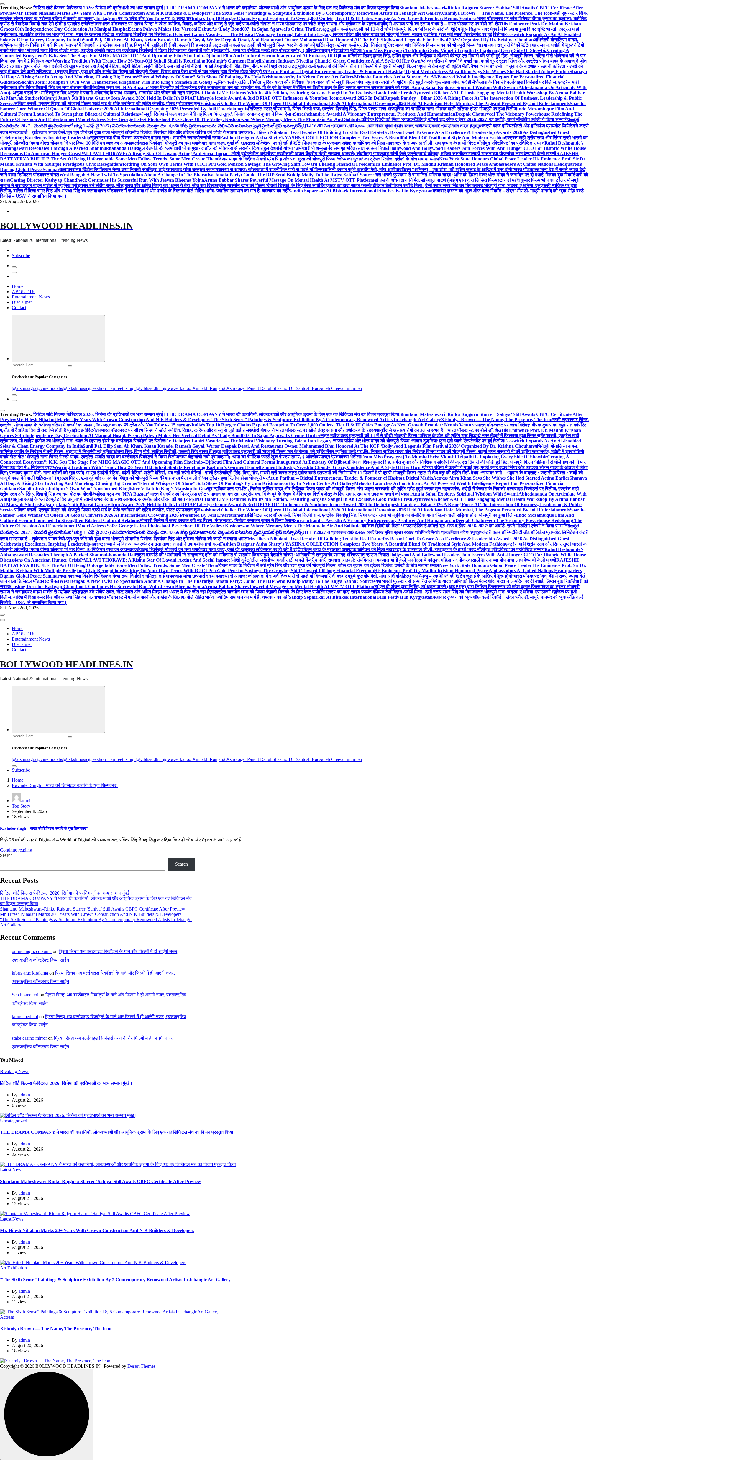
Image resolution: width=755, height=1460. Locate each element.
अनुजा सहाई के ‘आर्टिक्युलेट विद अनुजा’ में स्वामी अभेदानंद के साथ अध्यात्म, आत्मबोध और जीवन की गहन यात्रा (104, 92)
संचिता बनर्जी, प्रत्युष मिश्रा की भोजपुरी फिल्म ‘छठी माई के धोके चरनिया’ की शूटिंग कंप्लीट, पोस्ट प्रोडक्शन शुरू (107, 103)
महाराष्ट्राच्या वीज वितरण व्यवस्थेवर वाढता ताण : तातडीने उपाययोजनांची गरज (155, 137)
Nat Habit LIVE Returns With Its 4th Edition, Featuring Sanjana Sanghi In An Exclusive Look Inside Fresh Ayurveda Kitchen (323, 92)
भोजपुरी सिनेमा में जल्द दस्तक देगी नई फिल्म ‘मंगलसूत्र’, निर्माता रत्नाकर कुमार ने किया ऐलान (217, 114)
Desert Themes (141, 1366)
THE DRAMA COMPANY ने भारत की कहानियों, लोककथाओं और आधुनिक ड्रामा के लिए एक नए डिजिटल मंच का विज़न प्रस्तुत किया (282, 7)
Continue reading (16, 849)
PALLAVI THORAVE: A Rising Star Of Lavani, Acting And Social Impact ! (156, 153)
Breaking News (14, 1071)
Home (17, 286)
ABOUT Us (23, 291)
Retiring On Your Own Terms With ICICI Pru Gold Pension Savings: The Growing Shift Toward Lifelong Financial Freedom (248, 164)
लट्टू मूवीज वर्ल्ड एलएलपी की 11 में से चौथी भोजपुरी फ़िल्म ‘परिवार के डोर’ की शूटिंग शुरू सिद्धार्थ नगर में (407, 29)
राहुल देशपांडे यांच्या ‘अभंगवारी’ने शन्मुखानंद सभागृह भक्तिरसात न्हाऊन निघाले (324, 148)
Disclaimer (22, 302)
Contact (19, 307)
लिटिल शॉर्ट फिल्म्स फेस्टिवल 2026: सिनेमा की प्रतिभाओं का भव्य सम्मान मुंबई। (99, 7)
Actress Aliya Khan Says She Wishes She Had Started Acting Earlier (501, 71)
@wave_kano (176, 388)
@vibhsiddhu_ (149, 388)
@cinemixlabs (49, 388)
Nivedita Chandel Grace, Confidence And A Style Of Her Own (358, 60)
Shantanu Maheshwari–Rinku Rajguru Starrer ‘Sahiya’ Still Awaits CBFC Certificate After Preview (92, 908)
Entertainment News (31, 296)
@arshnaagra (24, 388)
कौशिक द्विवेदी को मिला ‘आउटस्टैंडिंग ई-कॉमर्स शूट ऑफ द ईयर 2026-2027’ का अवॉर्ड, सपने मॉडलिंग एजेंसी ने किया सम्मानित (466, 119)
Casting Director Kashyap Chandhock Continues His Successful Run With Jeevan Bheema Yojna (107, 180)
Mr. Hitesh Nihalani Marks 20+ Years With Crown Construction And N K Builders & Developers (113, 13)
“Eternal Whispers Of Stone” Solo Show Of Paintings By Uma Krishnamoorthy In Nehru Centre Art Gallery (245, 76)
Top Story (21, 805)
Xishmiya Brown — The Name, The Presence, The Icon (496, 13)
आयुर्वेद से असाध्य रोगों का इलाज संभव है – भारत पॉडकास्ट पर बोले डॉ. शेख (438, 23)
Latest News (11, 1169)
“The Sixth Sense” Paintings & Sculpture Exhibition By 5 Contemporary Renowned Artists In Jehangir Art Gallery (325, 13)
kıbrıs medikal (25, 1016)
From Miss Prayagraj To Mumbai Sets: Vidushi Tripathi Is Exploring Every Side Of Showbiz (454, 50)
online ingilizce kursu (32, 951)
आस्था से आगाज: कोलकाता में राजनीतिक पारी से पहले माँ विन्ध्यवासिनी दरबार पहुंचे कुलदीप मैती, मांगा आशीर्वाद (310, 169)
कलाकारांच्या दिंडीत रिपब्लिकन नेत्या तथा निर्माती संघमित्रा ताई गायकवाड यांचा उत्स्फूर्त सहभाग (139, 169)
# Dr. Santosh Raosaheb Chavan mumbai (323, 388)
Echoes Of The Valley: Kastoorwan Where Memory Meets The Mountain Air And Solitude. (270, 119)
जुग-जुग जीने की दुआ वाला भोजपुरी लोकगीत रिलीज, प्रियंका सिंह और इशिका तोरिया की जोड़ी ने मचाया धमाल (157, 132)
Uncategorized (13, 1120)
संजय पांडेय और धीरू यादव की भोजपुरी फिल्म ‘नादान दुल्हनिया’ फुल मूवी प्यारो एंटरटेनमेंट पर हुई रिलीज (419, 34)
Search (6, 855)
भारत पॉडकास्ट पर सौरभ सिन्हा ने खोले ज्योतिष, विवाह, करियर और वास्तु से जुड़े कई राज (175, 23)
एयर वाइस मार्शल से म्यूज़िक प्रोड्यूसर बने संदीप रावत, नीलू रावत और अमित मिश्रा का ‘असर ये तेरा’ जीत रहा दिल (119, 185)
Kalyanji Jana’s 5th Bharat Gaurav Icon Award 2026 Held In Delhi (106, 98)
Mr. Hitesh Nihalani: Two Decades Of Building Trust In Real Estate (315, 132)
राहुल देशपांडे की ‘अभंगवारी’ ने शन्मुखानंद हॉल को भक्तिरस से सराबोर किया (198, 148)
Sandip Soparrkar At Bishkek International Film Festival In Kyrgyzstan (361, 190)
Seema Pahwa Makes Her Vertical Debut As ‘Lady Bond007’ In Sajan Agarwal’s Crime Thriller (225, 29)
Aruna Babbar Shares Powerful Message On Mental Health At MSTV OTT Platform (289, 180)
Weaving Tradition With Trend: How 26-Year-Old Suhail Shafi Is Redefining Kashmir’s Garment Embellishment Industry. (174, 60)
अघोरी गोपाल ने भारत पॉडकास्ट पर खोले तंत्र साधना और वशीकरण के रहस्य (312, 23)
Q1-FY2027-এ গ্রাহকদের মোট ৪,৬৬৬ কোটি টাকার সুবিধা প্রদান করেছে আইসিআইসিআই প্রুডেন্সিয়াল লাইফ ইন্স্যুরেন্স (392, 125)
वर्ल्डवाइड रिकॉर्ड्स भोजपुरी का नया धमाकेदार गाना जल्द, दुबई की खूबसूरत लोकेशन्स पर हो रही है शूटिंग (217, 142)
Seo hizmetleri (25, 994)
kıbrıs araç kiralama (30, 972)
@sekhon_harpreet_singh (112, 388)
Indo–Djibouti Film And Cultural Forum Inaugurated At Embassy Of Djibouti (271, 55)
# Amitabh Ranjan (206, 388)
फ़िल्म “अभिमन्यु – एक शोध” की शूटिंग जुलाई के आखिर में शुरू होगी (457, 169)
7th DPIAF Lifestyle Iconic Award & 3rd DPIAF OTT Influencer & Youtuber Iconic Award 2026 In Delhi (278, 98)
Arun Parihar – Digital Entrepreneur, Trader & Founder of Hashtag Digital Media (350, 71)
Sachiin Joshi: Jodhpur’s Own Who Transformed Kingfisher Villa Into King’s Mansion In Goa (113, 82)
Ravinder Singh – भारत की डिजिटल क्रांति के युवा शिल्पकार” (65, 785)
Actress (7, 1317)
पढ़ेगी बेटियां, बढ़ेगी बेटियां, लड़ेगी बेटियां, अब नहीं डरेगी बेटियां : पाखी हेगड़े (161, 66)
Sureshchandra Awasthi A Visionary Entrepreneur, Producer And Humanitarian (374, 114)
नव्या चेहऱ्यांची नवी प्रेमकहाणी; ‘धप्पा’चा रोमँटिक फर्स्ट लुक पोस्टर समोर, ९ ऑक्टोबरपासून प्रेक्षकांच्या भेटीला (270, 50)
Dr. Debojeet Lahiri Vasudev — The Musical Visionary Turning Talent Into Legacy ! (249, 34)
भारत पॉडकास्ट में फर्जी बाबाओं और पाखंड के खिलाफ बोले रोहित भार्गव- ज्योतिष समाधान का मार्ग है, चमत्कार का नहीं (193, 190)
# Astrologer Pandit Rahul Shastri (254, 388)
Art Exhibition (13, 1267)
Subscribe (21, 255)
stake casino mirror (29, 1038)
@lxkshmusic (75, 388)
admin (27, 800)
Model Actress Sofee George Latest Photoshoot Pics (128, 119)
